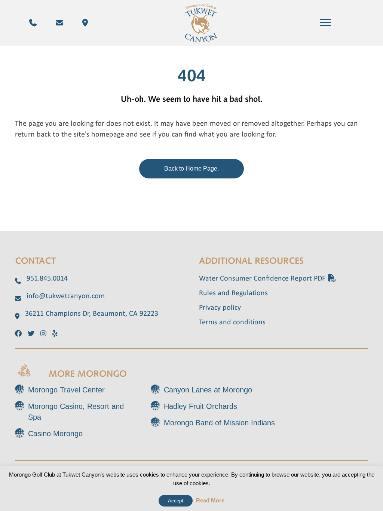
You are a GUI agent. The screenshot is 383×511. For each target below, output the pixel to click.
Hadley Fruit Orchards (200, 406)
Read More (210, 500)
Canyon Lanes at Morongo (208, 390)
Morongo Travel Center (66, 390)
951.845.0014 (47, 278)
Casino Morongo (55, 433)
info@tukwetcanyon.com (66, 296)
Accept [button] (175, 501)
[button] (325, 22)
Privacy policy (220, 308)
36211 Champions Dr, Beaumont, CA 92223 (91, 314)
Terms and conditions (232, 322)
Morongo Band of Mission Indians (219, 423)
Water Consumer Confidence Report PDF (263, 278)
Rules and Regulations (233, 293)
